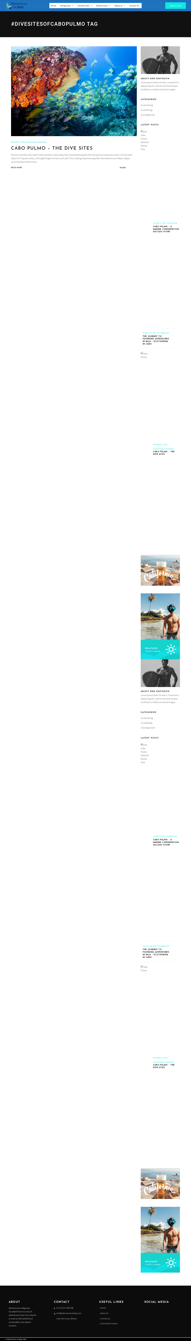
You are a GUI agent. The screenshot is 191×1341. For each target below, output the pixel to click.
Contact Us (134, 5)
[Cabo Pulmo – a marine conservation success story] (146, 227)
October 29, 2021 (149, 333)
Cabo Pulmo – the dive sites (52, 148)
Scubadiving (41, 142)
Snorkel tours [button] (84, 5)
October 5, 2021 (159, 223)
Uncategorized (148, 114)
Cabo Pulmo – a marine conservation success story (166, 229)
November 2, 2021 (18, 142)
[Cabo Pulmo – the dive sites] (74, 91)
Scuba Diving (31, 142)
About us (118, 5)
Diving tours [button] (65, 5)
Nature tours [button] (102, 5)
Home (53, 5)
